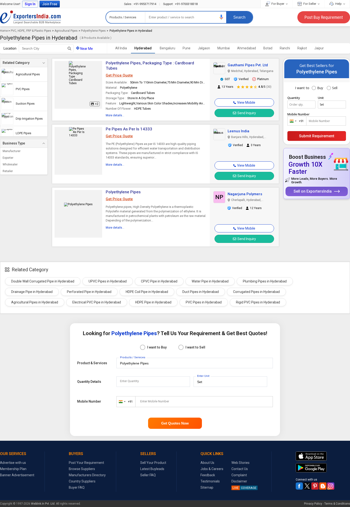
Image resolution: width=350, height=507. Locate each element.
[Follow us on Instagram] (330, 486)
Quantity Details (89, 382)
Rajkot (302, 48)
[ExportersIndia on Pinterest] (315, 486)
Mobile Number (298, 114)
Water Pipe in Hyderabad (210, 281)
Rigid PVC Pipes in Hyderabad (258, 302)
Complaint (239, 475)
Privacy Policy (313, 503)
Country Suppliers (82, 481)
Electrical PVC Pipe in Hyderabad (96, 302)
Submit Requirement (316, 136)
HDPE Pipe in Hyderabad (153, 302)
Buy (320, 88)
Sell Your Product (153, 463)
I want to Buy (157, 347)
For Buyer (278, 3)
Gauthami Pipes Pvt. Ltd (248, 65)
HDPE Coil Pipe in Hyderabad (147, 292)
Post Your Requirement (86, 463)
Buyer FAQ (77, 487)
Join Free (49, 4)
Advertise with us (13, 463)
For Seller (310, 3)
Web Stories (240, 463)
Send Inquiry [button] (246, 113)
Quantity (293, 98)
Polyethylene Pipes (93, 30)
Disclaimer (239, 481)
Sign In (30, 4)
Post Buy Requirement (324, 17)
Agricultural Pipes (66, 30)
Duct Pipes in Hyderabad (200, 292)
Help (338, 3)
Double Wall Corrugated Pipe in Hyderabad (42, 281)
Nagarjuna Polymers (245, 194)
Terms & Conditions (337, 503)
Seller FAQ (148, 475)
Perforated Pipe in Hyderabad (89, 292)
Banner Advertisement (17, 475)
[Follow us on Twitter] (307, 486)
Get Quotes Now (175, 423)
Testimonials (210, 481)
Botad (267, 48)
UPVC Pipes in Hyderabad (108, 281)
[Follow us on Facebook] (299, 486)
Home (4, 30)
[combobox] (296, 121)
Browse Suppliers (82, 469)
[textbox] (46, 48)
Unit (321, 98)
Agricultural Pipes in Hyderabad (34, 302)
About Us (207, 463)
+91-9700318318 (180, 4)
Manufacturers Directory (87, 475)
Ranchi (285, 48)
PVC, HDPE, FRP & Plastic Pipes (31, 30)
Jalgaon (204, 48)
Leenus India (238, 131)
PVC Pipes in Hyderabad (204, 302)
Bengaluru (167, 48)
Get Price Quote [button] (119, 75)
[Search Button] (69, 48)
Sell (334, 88)
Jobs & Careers (211, 469)
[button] (221, 17)
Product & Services (92, 363)
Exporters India (30, 17)
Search (239, 17)
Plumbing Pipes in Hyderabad (265, 281)
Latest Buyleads (152, 469)
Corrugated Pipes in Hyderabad (256, 292)
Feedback (207, 475)
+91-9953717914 (140, 4)
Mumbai (223, 48)
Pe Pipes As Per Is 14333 (129, 129)
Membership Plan (13, 469)
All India (121, 48)
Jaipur (319, 48)
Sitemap (206, 487)
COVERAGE (244, 488)
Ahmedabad (246, 48)
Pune (186, 48)
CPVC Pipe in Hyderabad (159, 281)
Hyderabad (143, 48)
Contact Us (239, 469)
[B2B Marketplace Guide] (322, 486)
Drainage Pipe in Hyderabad (32, 292)
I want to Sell (195, 347)
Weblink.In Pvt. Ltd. (43, 503)
